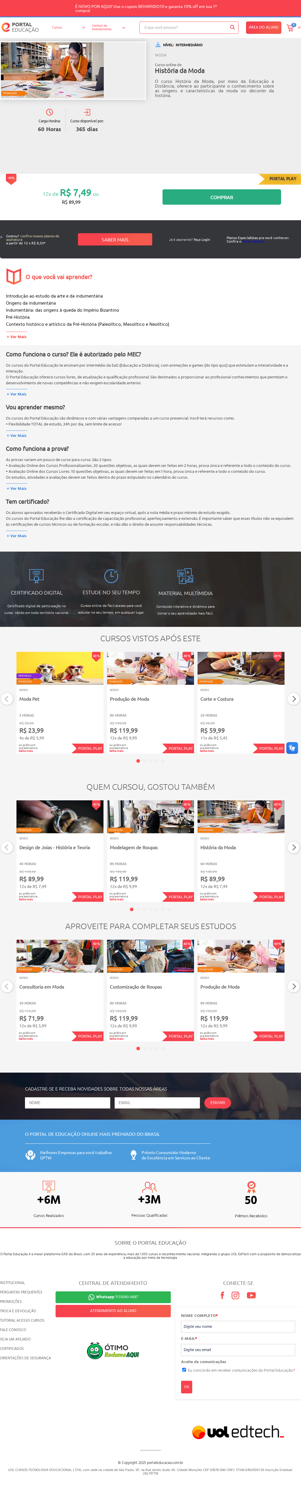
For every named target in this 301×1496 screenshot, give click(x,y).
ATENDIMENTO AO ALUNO (113, 1311)
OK (186, 1387)
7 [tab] (169, 909)
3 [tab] (150, 761)
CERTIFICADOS (12, 1349)
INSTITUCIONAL (12, 1283)
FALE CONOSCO (13, 1330)
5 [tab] (163, 761)
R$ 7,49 (75, 192)
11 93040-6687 (117, 1297)
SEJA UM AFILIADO (15, 1339)
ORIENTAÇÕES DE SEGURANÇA (25, 1358)
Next (294, 699)
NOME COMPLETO (199, 1316)
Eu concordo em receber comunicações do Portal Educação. (241, 1370)
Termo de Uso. (253, 241)
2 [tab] (144, 761)
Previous (7, 699)
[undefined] (73, 70)
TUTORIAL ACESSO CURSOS (22, 1321)
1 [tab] (138, 761)
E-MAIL (189, 1339)
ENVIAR (217, 1103)
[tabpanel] (59, 703)
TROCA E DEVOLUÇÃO (18, 1311)
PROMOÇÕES (11, 1302)
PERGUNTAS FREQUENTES (21, 1292)
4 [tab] (156, 761)
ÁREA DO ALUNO (264, 27)
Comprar (221, 197)
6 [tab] (163, 909)
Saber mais (115, 239)
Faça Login (202, 239)
